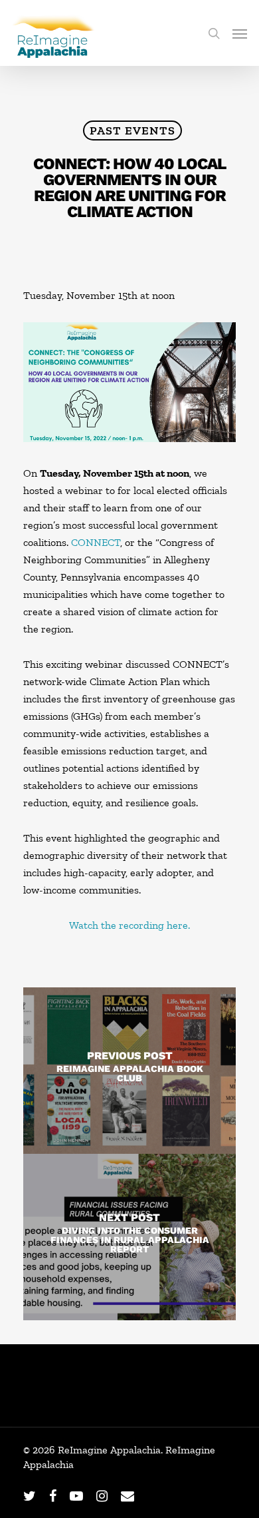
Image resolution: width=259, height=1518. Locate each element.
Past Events (132, 130)
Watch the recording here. (129, 925)
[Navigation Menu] (239, 33)
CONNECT (95, 542)
